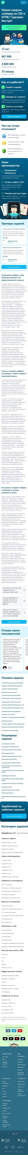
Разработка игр (6, 873)
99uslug (4, 1096)
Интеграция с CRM (7, 1010)
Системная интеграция (8, 894)
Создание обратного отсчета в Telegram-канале (13, 771)
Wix (3, 961)
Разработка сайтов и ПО (7, 1017)
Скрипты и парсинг (9, 838)
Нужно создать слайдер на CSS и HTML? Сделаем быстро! (14, 1019)
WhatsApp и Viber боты (8, 1003)
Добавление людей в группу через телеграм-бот (14, 797)
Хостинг (4, 982)
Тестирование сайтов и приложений (12, 915)
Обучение (20, 1062)
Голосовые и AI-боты (8, 1013)
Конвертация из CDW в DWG (9, 759)
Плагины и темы (6, 967)
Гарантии (4, 1066)
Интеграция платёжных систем (11, 898)
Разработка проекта (7, 721)
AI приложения (6, 937)
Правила (20, 1070)
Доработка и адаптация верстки (11, 909)
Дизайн (4, 1110)
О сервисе (20, 1059)
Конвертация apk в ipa (7, 793)
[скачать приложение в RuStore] (23, 1038)
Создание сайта (6, 860)
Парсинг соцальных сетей (9, 846)
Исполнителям (21, 1064)
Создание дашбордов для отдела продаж (13, 724)
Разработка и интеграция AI (12, 880)
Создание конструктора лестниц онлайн (12, 683)
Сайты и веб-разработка (11, 856)
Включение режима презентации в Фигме (13, 727)
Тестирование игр (7, 919)
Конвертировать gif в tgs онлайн (10, 790)
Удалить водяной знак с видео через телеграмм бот (11, 766)
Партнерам (21, 1067)
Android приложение (8, 933)
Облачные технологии (8, 985)
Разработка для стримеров (10, 877)
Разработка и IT (6, 1108)
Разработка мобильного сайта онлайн (12, 686)
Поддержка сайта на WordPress (10, 730)
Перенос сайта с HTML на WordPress (11, 698)
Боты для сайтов (7, 1006)
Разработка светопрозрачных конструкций (13, 717)
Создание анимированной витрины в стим (13, 705)
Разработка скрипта (8, 849)
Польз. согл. (21, 1087)
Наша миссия (21, 1081)
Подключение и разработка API (11, 891)
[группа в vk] (8, 1030)
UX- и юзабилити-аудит (9, 912)
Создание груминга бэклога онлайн (11, 695)
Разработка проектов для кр (9, 692)
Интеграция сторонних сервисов (11, 888)
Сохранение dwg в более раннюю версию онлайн (13, 779)
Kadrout (4, 1094)
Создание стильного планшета (10, 688)
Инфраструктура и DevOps (12, 971)
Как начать (5, 1057)
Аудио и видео (6, 1113)
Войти (24, 2)
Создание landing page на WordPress (11, 711)
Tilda (3, 958)
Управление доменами (8, 979)
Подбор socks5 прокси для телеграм (11, 749)
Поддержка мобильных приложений (13, 943)
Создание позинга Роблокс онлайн (11, 762)
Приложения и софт (9, 926)
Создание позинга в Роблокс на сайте (12, 756)
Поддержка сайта (7, 870)
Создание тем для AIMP (8, 714)
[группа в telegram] (14, 1030)
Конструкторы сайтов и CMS (12, 950)
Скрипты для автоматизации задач (12, 852)
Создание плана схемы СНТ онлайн (11, 702)
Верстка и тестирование (11, 902)
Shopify (4, 964)
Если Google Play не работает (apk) (14, 1041)
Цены (3, 1059)
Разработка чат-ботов (10, 996)
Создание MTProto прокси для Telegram (12, 783)
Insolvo (4, 1091)
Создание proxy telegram (8, 743)
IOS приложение (6, 930)
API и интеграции (7, 885)
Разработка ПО (6, 867)
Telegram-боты (6, 1000)
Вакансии (4, 1086)
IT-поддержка (6, 992)
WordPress (5, 954)
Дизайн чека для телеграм (9, 775)
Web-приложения (7, 940)
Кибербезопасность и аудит (10, 988)
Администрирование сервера (10, 975)
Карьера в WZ (21, 1084)
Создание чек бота (7, 787)
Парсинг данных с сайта (9, 842)
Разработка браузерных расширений (13, 946)
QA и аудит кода (7, 922)
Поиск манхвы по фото (8, 753)
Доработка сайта (7, 863)
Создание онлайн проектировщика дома (12, 708)
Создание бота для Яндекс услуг (10, 746)
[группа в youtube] (20, 1030)
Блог (3, 1088)
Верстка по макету (7, 906)
